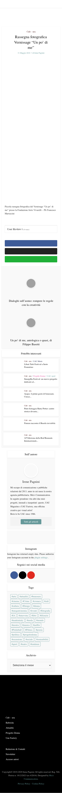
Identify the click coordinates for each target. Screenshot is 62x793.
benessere (36, 596)
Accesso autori (12, 759)
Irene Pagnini (39, 53)
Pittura (29, 629)
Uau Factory (11, 737)
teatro (24, 644)
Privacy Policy (24, 783)
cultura (16, 605)
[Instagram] (22, 575)
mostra (16, 625)
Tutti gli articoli (31, 521)
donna (37, 605)
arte (14, 596)
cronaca (37, 601)
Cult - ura (31, 31)
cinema (16, 601)
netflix (37, 625)
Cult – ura (10, 717)
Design (27, 605)
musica (26, 625)
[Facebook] (14, 575)
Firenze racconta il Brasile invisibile (39, 423)
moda (30, 620)
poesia (39, 629)
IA (14, 615)
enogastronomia (20, 610)
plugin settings (41, 557)
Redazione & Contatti (15, 749)
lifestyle (44, 615)
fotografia (45, 610)
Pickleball (17, 629)
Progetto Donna (39, 376)
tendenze (35, 644)
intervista (24, 615)
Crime (26, 601)
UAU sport (51, 376)
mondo (40, 620)
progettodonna (30, 634)
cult (47, 601)
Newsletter (10, 754)
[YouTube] (31, 575)
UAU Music (37, 361)
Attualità (10, 727)
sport (15, 644)
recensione (17, 639)
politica (16, 634)
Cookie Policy (38, 783)
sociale (30, 639)
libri (34, 615)
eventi (34, 610)
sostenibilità (42, 639)
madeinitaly (18, 620)
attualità (24, 596)
